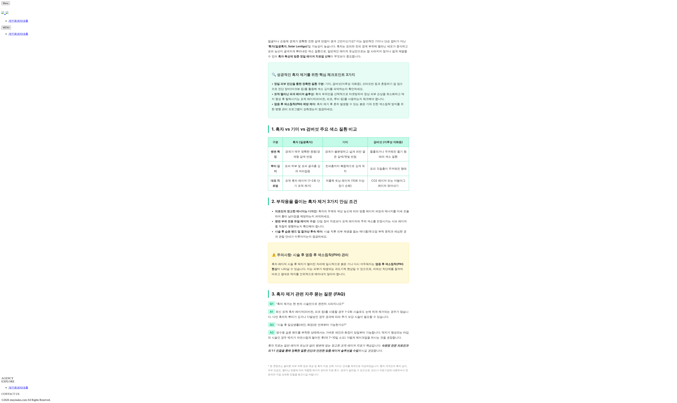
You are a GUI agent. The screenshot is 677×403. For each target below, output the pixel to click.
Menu (5, 3)
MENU (6, 27)
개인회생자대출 (18, 20)
